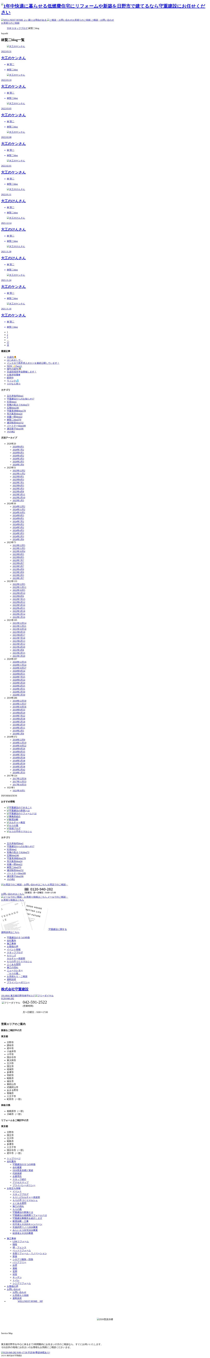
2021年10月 (19, 629)
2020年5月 (19, 683)
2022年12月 (19, 584)
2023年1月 (18, 578)
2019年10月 (19, 707)
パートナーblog (16, 426)
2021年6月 (19, 641)
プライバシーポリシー (18, 982)
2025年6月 (18, 485)
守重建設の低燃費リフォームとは (30, 1215)
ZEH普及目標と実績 (23, 1170)
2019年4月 (19, 725)
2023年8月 (18, 557)
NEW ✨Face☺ (14, 366)
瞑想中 (10, 378)
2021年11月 (19, 626)
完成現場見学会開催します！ (22, 372)
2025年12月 (19, 470)
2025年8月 (18, 479)
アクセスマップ (21, 1182)
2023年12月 (19, 545)
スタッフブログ (15, 952)
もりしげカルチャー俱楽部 (26, 1197)
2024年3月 (18, 533)
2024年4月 (18, 530)
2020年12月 (19, 662)
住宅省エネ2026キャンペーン (27, 1224)
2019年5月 (19, 722)
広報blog (13, 408)
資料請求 (11, 979)
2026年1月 (18, 464)
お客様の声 (12, 946)
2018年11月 (19, 743)
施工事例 (11, 943)
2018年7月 (19, 754)
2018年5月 (19, 760)
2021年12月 (19, 623)
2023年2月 (18, 575)
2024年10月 (19, 512)
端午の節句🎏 (14, 369)
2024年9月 (18, 515)
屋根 (15, 1268)
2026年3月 (18, 458)
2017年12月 (19, 778)
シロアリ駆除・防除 (23, 1259)
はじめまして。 (15, 360)
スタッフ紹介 (19, 1179)
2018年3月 (19, 766)
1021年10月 (19, 790)
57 (8, 342)
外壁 (15, 1265)
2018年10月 (19, 746)
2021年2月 (19, 653)
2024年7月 (18, 521)
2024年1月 (18, 539)
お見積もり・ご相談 (17, 976)
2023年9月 (18, 554)
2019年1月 (18, 734)
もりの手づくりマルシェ (19, 961)
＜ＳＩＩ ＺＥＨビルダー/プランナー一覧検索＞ (105, 1325)
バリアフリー (19, 1262)
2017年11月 (19, 781)
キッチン (17, 1277)
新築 (15, 1256)
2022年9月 (19, 593)
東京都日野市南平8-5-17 (18, 995)
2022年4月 (19, 608)
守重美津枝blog (16, 411)
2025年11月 (19, 473)
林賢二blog (14, 420)
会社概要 (17, 1167)
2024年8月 (18, 518)
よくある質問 (14, 964)
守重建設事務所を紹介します (27, 1218)
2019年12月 (19, 701)
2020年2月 (19, 692)
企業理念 (17, 1176)
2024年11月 (19, 509)
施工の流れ (12, 967)
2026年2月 (18, 461)
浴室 (15, 1274)
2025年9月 (18, 476)
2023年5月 (18, 566)
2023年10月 (19, 551)
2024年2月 (18, 536)
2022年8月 (18, 596)
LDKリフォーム (21, 1241)
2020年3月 (19, 689)
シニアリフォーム (22, 1283)
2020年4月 (19, 686)
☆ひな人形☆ (14, 384)
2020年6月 (19, 680)
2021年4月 (19, 647)
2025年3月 (19, 494)
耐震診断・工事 (21, 1221)
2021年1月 (19, 656)
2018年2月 (19, 769)
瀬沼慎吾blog (15, 423)
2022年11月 (19, 587)
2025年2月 (19, 497)
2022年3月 (19, 611)
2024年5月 (18, 527)
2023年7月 (18, 560)
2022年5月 (19, 605)
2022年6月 (19, 602)
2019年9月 (19, 710)
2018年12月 (19, 740)
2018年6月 (19, 757)
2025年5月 (18, 488)
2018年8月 (19, 751)
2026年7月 (18, 449)
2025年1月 (18, 500)
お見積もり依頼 (21, 1295)
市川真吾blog (14, 414)
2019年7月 (19, 716)
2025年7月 (18, 482)
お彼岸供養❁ (13, 375)
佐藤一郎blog (14, 417)
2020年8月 (19, 674)
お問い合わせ (19, 1292)
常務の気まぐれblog (18, 405)
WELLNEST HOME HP (30, 1301)
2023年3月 (18, 572)
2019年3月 (19, 728)
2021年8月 (19, 635)
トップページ (14, 1158)
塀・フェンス (19, 1247)
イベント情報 (14, 949)
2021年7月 (19, 638)
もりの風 (17, 1209)
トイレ (16, 1280)
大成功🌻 (12, 357)
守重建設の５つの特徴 (18, 937)
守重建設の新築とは (23, 1212)
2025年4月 (18, 491)
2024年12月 (19, 506)
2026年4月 (18, 455)
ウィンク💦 (13, 381)
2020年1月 (19, 695)
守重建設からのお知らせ (20, 399)
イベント (17, 1191)
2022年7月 (19, 599)
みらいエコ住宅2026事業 (25, 1230)
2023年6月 (18, 563)
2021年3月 (18, 650)
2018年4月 (19, 763)
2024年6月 (18, 524)
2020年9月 (19, 671)
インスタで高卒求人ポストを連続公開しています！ (33, 363)
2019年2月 (18, 731)
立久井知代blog (15, 396)
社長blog (12, 402)
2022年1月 (19, 617)
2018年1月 (19, 772)
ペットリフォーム (22, 1250)
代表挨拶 (17, 1173)
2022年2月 (19, 614)
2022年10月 (19, 590)
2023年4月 (18, 569)
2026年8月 (18, 446)
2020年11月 (19, 665)
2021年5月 (19, 644)
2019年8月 (19, 713)
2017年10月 (19, 784)
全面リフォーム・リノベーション (30, 1253)
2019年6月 (19, 719)
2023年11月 (19, 548)
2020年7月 (19, 677)
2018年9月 (19, 748)
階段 (15, 1244)
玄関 (15, 1271)
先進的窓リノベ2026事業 (25, 1227)
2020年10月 (19, 668)
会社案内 (11, 940)
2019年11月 (19, 704)
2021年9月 (19, 632)
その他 (11, 431)
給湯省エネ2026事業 (23, 1233)
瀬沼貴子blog (15, 429)
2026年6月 (18, 452)
